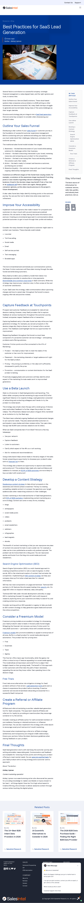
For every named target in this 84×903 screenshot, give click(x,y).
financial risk (13, 461)
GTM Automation (27, 870)
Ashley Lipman (16, 41)
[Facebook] (67, 209)
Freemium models (9, 633)
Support (78, 3)
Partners (25, 880)
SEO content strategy (33, 576)
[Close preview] (77, 865)
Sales (25, 862)
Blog (12, 21)
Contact (25, 885)
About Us (25, 878)
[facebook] (7, 869)
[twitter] (10, 869)
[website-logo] (10, 8)
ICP (24, 867)
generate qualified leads (40, 757)
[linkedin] (5, 869)
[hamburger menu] (80, 7)
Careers (25, 883)
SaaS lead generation (43, 114)
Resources (6, 21)
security (44, 587)
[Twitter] (73, 206)
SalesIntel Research (13, 849)
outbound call (12, 184)
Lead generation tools (34, 686)
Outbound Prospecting (29, 865)
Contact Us (68, 3)
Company (26, 875)
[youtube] (12, 869)
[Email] (73, 209)
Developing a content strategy (14, 484)
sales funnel (31, 131)
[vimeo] (15, 869)
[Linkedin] (67, 206)
